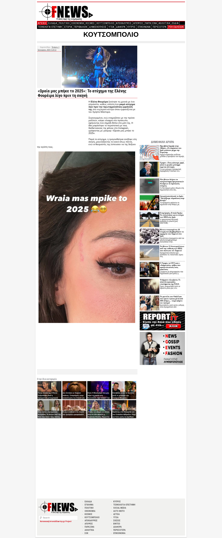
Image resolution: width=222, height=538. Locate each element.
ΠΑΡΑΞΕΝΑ (151, 23)
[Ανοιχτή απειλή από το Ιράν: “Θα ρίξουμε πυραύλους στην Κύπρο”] (149, 203)
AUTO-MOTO (119, 511)
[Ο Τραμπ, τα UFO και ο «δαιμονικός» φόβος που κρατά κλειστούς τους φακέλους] (149, 270)
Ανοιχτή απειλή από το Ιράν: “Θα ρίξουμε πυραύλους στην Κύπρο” (172, 198)
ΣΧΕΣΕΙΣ (116, 520)
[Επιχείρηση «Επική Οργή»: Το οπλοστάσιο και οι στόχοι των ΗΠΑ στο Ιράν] (149, 220)
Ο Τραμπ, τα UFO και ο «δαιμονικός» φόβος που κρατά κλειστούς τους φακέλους (170, 266)
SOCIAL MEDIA (119, 508)
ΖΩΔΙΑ (175, 23)
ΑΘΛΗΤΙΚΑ (164, 23)
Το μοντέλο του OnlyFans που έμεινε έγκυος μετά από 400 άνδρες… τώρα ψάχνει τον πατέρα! (171, 299)
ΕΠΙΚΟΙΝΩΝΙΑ (144, 26)
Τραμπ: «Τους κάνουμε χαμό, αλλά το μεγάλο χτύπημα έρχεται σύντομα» (172, 165)
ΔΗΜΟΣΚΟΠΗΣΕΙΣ (97, 26)
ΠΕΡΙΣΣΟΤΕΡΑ (159, 26)
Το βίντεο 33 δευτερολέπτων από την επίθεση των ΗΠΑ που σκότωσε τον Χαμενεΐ (172, 248)
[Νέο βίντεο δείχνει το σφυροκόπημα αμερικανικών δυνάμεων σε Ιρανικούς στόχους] (149, 186)
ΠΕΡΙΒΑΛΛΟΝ (80, 26)
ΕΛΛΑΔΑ (52, 23)
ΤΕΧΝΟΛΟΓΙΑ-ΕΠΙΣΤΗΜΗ (50, 26)
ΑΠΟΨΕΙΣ (138, 23)
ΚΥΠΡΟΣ (131, 26)
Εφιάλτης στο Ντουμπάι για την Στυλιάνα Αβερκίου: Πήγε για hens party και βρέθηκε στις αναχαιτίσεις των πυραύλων (124, 417)
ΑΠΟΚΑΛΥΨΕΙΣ (124, 23)
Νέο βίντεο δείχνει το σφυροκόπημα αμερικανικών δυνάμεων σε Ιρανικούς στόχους (172, 182)
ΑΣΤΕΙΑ (116, 514)
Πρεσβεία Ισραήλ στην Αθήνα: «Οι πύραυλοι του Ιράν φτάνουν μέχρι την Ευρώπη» (170, 149)
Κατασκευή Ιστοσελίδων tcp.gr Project (55, 521)
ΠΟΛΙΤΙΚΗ (64, 23)
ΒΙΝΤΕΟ (116, 523)
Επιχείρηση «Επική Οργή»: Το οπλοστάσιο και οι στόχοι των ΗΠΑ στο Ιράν (172, 215)
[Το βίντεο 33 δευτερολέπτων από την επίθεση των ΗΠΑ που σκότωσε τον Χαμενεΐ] (149, 253)
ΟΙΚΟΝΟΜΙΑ (77, 23)
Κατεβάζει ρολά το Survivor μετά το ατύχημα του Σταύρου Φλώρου (123, 395)
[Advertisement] (62, 121)
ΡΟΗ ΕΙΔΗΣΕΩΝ (175, 26)
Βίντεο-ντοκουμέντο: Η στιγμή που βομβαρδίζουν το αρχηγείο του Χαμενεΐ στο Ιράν (172, 232)
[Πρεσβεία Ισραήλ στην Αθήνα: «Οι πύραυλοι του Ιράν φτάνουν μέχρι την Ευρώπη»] (149, 153)
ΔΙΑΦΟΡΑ (120, 26)
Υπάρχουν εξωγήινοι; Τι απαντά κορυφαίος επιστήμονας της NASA (170, 282)
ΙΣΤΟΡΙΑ (68, 26)
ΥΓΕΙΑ (111, 26)
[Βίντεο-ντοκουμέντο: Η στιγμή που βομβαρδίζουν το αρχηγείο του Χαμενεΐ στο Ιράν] (149, 236)
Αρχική (42, 23)
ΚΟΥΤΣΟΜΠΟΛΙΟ (105, 23)
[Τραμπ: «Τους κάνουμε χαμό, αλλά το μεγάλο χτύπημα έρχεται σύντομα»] (149, 170)
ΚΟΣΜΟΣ (90, 23)
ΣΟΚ (86, 533)
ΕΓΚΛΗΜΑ (89, 504)
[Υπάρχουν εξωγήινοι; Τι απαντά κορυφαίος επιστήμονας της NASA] (149, 287)
